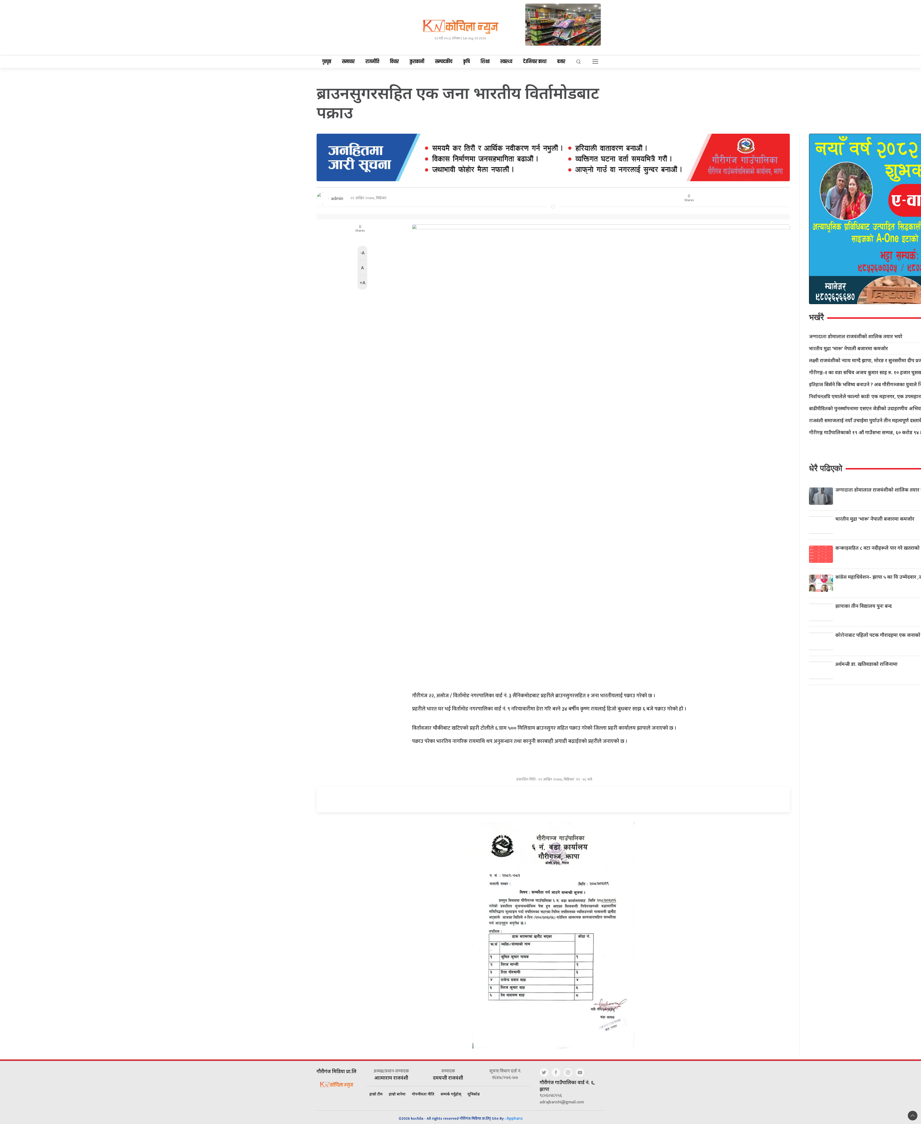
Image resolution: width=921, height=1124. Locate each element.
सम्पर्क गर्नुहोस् (451, 1094)
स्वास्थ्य (506, 62)
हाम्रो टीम (376, 1094)
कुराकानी (417, 62)
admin (337, 198)
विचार (394, 62)
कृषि (466, 62)
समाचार (348, 62)
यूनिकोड (473, 1094)
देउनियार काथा (534, 62)
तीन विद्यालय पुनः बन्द (863, 606)
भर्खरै (816, 317)
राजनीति (372, 62)
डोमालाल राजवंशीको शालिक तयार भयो (855, 336)
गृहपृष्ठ (326, 62)
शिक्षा (485, 62)
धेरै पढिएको (825, 468)
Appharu (515, 1118)
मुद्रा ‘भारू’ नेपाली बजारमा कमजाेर (848, 348)
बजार (561, 62)
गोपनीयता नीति (423, 1094)
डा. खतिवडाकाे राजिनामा (866, 664)
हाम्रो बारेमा (397, 1094)
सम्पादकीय (443, 62)
